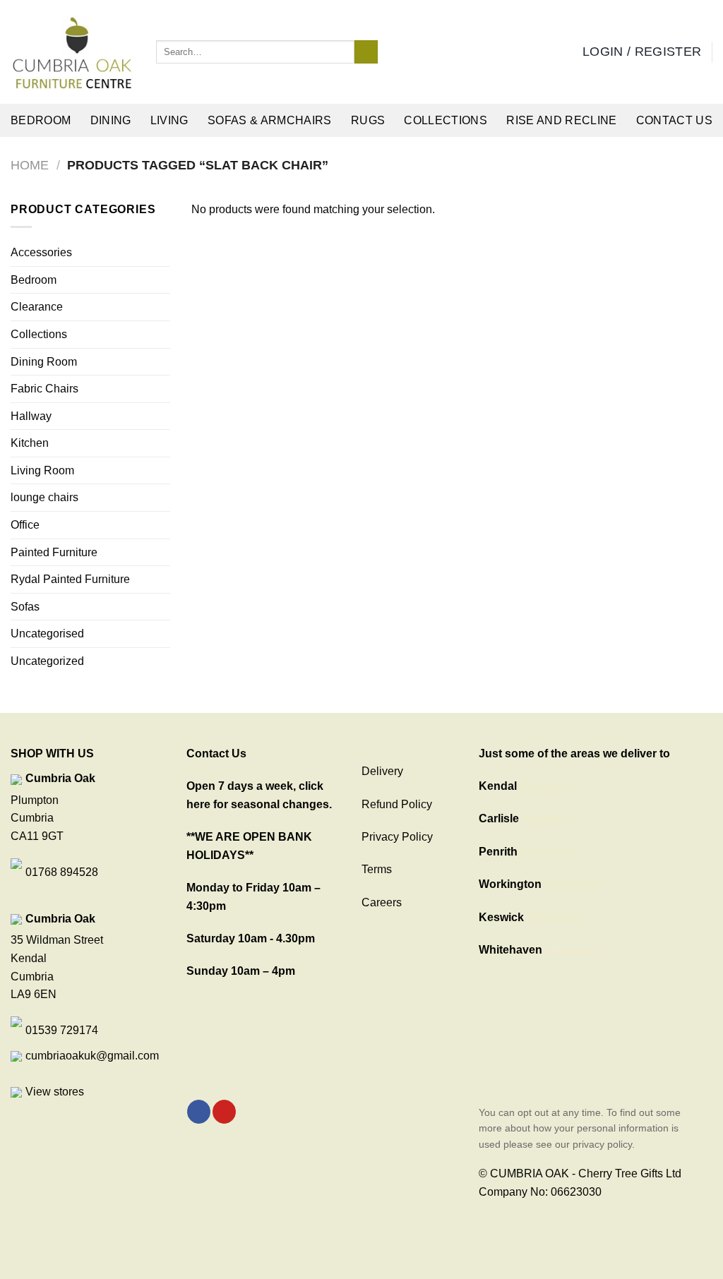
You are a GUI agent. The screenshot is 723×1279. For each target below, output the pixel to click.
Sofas (25, 607)
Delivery (382, 771)
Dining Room (44, 362)
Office (25, 525)
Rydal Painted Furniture (70, 579)
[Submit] (366, 52)
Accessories (41, 252)
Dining (110, 120)
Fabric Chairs (44, 389)
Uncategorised (47, 634)
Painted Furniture (54, 552)
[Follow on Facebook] (198, 1112)
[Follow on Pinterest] (224, 1112)
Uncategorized (47, 661)
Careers (382, 902)
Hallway (31, 416)
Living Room (42, 470)
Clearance (37, 307)
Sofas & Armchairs (269, 120)
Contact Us (674, 120)
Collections (445, 120)
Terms (377, 869)
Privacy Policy (397, 837)
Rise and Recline (561, 120)
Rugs (368, 120)
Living (169, 120)
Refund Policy (397, 804)
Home (30, 164)
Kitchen (30, 443)
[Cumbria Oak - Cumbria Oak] (73, 52)
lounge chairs (44, 497)
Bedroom (41, 120)
